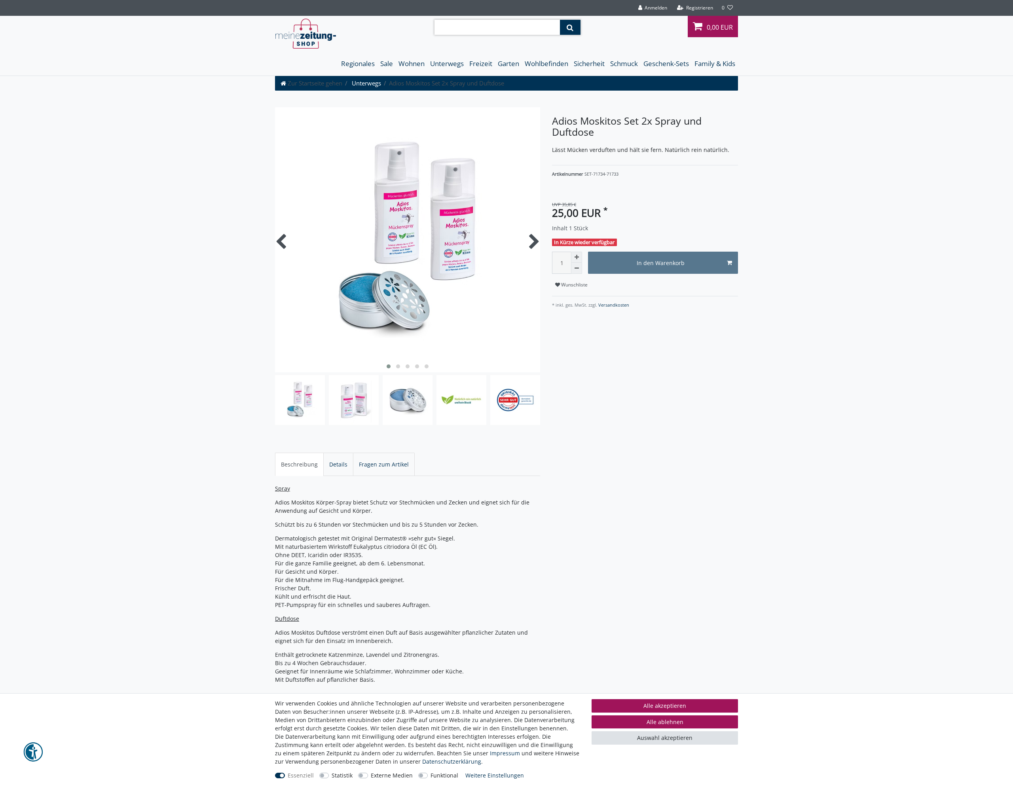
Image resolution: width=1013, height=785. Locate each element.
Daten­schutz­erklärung (451, 761)
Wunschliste (574, 284)
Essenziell (301, 775)
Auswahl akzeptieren (664, 737)
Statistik (342, 775)
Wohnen (411, 63)
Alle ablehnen (665, 722)
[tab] (299, 464)
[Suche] (570, 27)
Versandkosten (613, 305)
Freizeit (480, 63)
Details (338, 464)
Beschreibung (299, 464)
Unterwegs (447, 63)
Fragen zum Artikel (384, 464)
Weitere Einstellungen (494, 775)
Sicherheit (589, 63)
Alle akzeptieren (664, 705)
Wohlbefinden (546, 63)
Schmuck (624, 63)
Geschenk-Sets (666, 63)
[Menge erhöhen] (576, 257)
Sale (386, 63)
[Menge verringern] (576, 268)
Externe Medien (392, 775)
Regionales (358, 63)
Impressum (505, 753)
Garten (508, 63)
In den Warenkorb (661, 263)
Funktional (444, 775)
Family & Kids (714, 63)
